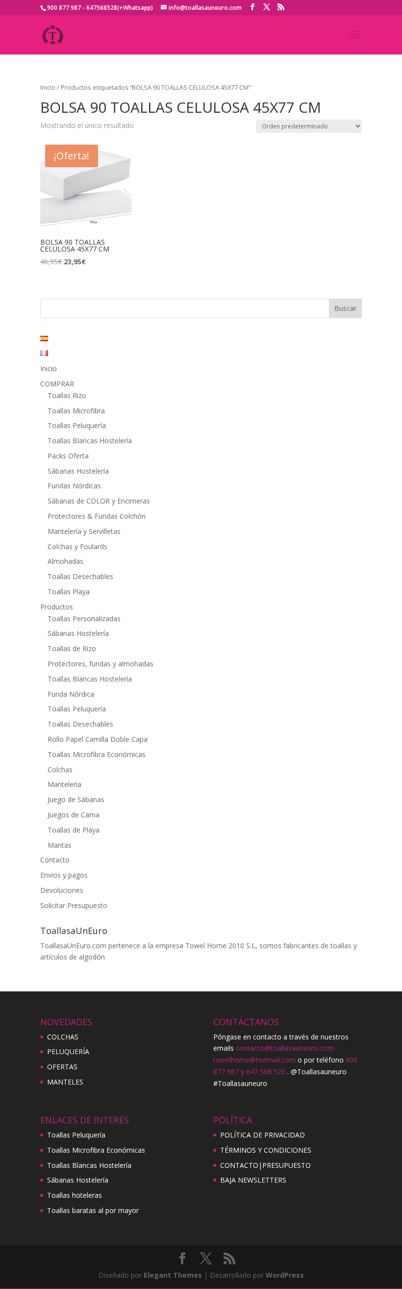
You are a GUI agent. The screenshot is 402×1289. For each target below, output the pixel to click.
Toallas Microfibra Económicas (97, 754)
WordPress (285, 1275)
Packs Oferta (68, 455)
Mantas (60, 845)
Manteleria (64, 784)
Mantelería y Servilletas (84, 531)
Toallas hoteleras (74, 1195)
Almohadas (65, 561)
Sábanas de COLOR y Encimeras (99, 500)
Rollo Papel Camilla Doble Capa (98, 739)
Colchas (60, 769)
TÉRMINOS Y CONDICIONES (265, 1150)
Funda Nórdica (71, 694)
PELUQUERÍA (68, 1051)
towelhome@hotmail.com (254, 1059)
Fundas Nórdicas (74, 485)
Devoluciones (61, 890)
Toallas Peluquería (77, 425)
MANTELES (65, 1082)
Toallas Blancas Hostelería (90, 440)
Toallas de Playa (74, 829)
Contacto (55, 859)
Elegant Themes (173, 1275)
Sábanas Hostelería (78, 471)
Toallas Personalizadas (84, 618)
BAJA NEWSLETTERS (253, 1180)
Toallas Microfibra (76, 410)
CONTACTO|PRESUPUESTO (265, 1165)
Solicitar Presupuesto (73, 905)
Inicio (47, 87)
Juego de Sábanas (76, 799)
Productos (56, 606)
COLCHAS (62, 1036)
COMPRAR (57, 383)
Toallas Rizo (67, 395)
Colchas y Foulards (77, 546)
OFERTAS (62, 1066)
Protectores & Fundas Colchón (97, 516)
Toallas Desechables (80, 576)
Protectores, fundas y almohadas (100, 663)
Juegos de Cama (74, 814)
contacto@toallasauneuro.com (285, 1048)
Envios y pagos (64, 875)
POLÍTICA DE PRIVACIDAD (262, 1134)
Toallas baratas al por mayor (93, 1210)
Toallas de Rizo (72, 648)
